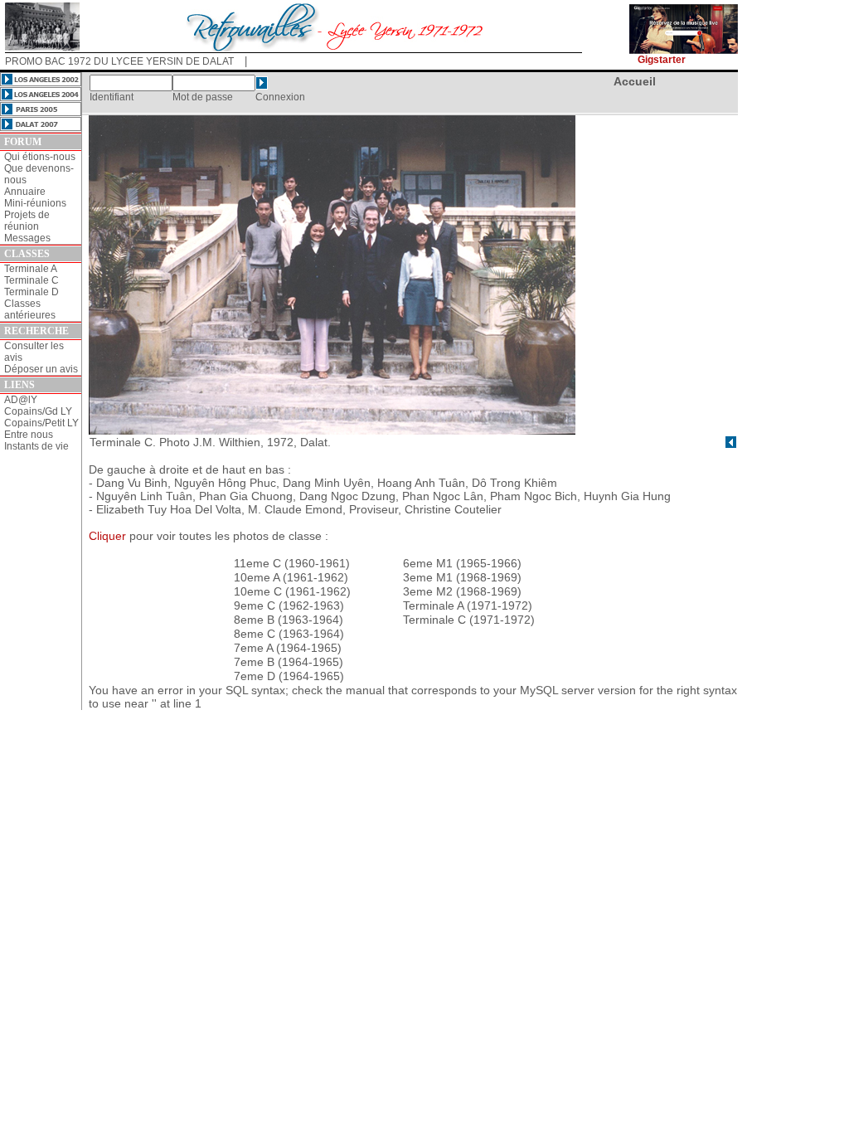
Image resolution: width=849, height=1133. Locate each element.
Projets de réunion (27, 220)
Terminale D (31, 292)
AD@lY (20, 400)
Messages (27, 238)
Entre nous (28, 434)
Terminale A (30, 269)
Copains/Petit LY (41, 423)
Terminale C (31, 280)
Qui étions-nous (39, 157)
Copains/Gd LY (38, 411)
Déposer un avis (41, 369)
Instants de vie (36, 446)
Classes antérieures (30, 309)
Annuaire (25, 191)
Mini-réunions (35, 203)
